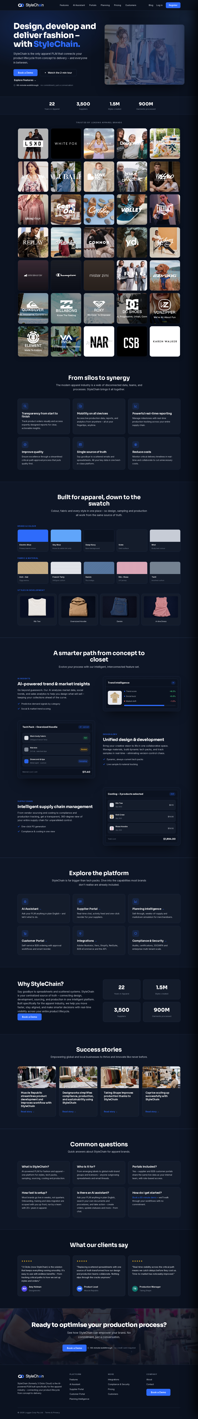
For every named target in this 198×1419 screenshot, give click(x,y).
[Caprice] (165, 143)
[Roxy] (99, 308)
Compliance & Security (119, 1384)
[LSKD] (33, 143)
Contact (150, 1384)
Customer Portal (77, 1394)
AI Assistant (79, 5)
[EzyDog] (165, 275)
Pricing (117, 5)
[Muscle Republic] (99, 143)
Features (64, 5)
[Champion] (66, 275)
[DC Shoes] (132, 308)
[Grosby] (99, 209)
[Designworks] (132, 143)
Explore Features (25, 80)
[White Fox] (66, 143)
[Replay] (33, 242)
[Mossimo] (165, 176)
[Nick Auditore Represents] (99, 341)
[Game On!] (66, 209)
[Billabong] (66, 308)
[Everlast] (165, 209)
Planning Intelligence (79, 1399)
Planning (105, 5)
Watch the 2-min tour (60, 72)
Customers (130, 5)
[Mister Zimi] (99, 275)
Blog (151, 5)
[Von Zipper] (165, 308)
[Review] (33, 176)
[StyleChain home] (32, 5)
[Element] (33, 341)
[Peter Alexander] (33, 275)
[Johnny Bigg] (165, 242)
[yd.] (132, 242)
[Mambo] (66, 242)
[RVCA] (66, 341)
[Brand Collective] (132, 176)
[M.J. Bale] (66, 176)
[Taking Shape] (33, 209)
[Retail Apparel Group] (132, 275)
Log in (159, 5)
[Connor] (99, 242)
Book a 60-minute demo (144, 1197)
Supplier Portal (77, 1389)
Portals (92, 5)
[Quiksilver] (33, 308)
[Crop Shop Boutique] (132, 341)
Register (173, 5)
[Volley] (132, 209)
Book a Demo (25, 72)
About (149, 1379)
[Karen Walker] (165, 341)
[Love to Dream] (99, 176)
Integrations (113, 1379)
